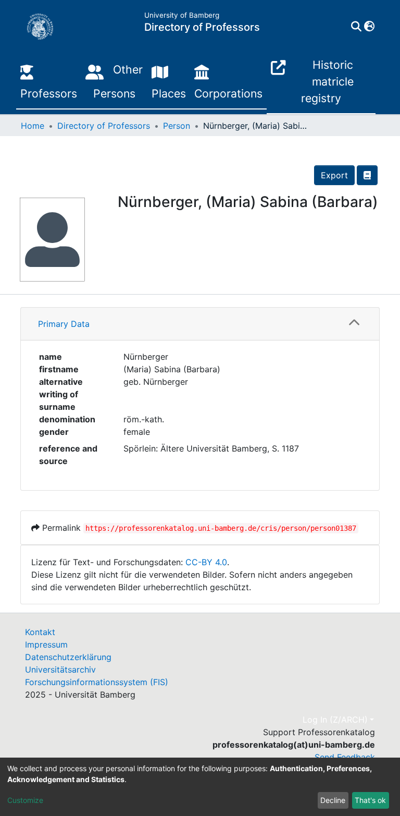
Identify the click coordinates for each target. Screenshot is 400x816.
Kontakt (40, 632)
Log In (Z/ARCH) (335, 719)
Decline (332, 800)
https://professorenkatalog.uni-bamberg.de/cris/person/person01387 (220, 528)
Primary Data (64, 324)
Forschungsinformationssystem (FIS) (96, 682)
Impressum (46, 644)
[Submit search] (355, 26)
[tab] (200, 324)
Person (176, 125)
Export (334, 175)
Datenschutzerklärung (68, 657)
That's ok (370, 800)
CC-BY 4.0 (206, 562)
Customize (25, 800)
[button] (369, 26)
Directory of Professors (103, 125)
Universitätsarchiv (60, 669)
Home (32, 125)
